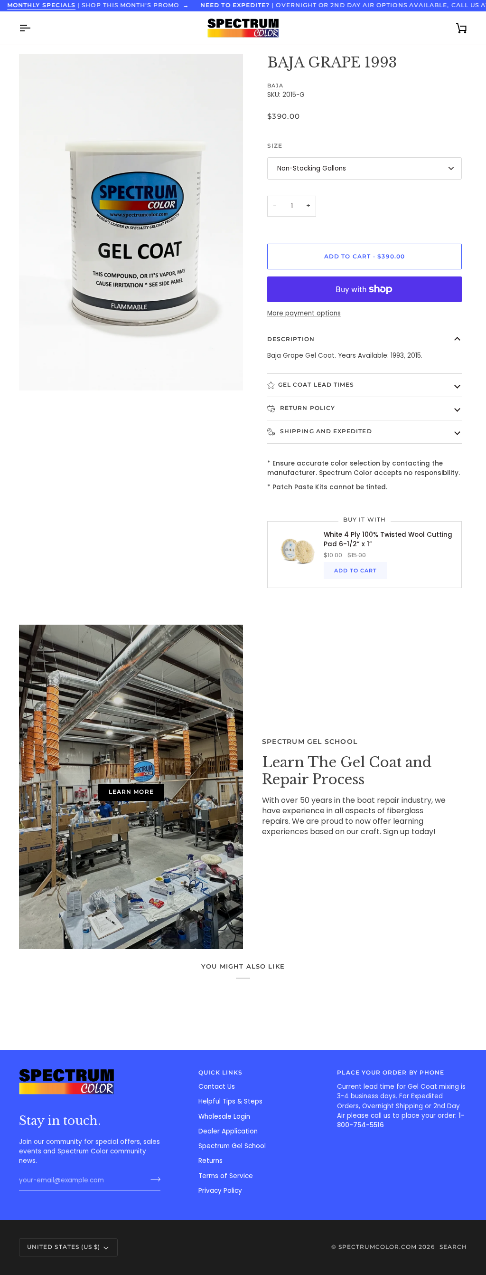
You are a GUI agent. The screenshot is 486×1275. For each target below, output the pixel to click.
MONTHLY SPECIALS (41, 5)
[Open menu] (33, 28)
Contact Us (216, 1086)
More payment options (304, 313)
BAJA (275, 85)
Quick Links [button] (220, 1072)
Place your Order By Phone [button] (390, 1072)
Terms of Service (225, 1175)
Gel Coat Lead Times (316, 384)
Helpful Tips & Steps (230, 1101)
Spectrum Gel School (232, 1146)
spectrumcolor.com (377, 1247)
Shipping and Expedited (325, 431)
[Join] (152, 1179)
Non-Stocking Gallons (311, 168)
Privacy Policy (220, 1190)
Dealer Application (228, 1131)
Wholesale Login (224, 1116)
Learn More (131, 792)
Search (453, 1247)
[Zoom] (36, 372)
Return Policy (306, 408)
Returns (210, 1160)
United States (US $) (63, 1247)
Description (291, 339)
